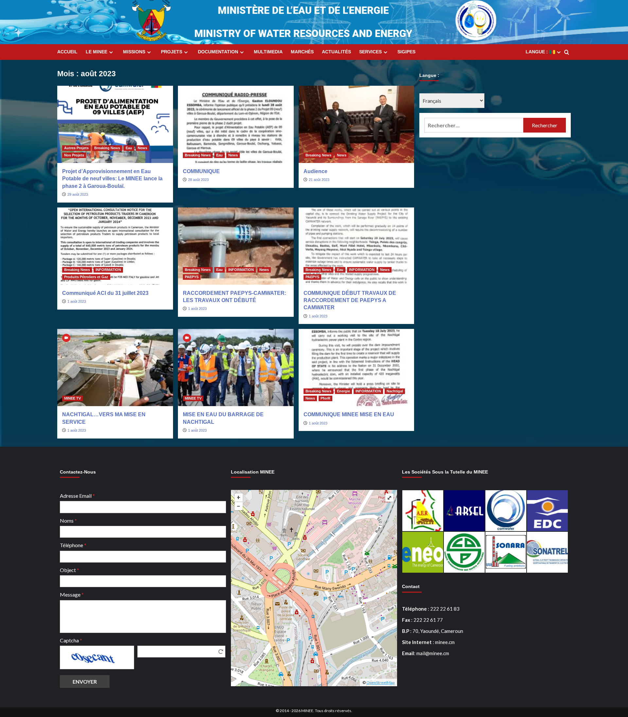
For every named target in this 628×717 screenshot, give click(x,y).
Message (72, 594)
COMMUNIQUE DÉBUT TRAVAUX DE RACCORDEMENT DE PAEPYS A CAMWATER (350, 300)
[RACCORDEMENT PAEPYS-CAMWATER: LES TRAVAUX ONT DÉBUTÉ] (236, 246)
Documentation (218, 51)
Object (69, 570)
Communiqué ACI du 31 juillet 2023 (105, 293)
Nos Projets (74, 155)
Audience (315, 171)
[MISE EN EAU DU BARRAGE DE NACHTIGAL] (236, 367)
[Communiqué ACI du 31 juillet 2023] (115, 246)
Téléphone (73, 545)
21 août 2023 (319, 180)
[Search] (567, 52)
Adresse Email (77, 496)
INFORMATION (108, 270)
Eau (129, 148)
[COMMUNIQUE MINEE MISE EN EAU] (356, 367)
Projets (171, 51)
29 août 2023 (77, 194)
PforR (325, 398)
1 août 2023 (76, 301)
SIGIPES (406, 51)
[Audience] (356, 124)
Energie (343, 391)
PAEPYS (192, 277)
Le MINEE (96, 51)
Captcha (71, 640)
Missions (134, 51)
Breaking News (107, 148)
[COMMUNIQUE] (236, 124)
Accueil (67, 51)
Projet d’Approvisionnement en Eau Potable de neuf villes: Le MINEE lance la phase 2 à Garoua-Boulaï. (112, 179)
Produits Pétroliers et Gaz (86, 277)
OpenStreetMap (380, 682)
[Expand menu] (111, 52)
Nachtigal (395, 391)
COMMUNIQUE (201, 171)
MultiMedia (268, 51)
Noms (68, 520)
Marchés (302, 51)
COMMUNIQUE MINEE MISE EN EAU (349, 414)
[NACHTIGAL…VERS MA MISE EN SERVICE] (115, 367)
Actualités (336, 51)
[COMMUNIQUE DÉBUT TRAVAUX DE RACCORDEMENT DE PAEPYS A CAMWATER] (356, 246)
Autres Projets (76, 148)
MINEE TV (72, 398)
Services (370, 51)
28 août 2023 (198, 180)
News (142, 148)
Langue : (537, 51)
